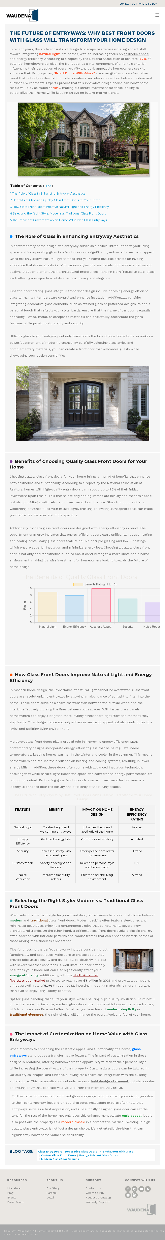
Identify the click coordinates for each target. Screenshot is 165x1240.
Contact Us (93, 1188)
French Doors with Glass (116, 1151)
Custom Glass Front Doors (58, 1155)
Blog (10, 1192)
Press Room (15, 1202)
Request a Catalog (98, 1197)
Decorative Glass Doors (80, 1151)
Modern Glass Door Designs (59, 1159)
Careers (51, 1192)
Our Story (52, 1188)
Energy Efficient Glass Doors (98, 1155)
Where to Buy (95, 1192)
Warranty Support (98, 1202)
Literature (14, 1188)
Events (11, 1197)
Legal (50, 1197)
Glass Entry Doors (50, 1151)
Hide (48, 185)
